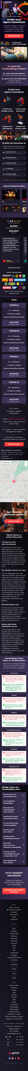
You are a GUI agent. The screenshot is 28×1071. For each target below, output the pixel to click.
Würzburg (14, 960)
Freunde (14, 995)
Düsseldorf (14, 938)
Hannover (14, 943)
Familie (14, 997)
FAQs (23, 180)
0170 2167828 (14, 1031)
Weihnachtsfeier (14, 1011)
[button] (15, 478)
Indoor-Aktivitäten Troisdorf (14, 1016)
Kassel (14, 945)
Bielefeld (14, 931)
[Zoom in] (26, 462)
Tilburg (14, 969)
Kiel (14, 948)
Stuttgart (14, 955)
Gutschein (14, 912)
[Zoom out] (26, 465)
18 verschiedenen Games (17, 419)
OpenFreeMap (4, 500)
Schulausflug (14, 1007)
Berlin (14, 929)
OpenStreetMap (22, 500)
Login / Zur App (14, 907)
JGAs (14, 999)
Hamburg (14, 941)
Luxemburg (14, 964)
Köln (14, 950)
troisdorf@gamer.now (14, 1033)
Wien (14, 973)
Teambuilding (14, 1009)
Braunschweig (14, 933)
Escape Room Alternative (14, 1019)
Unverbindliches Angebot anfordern (14, 891)
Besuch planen (14, 36)
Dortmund (14, 936)
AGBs (14, 917)
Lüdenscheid (14, 953)
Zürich (14, 978)
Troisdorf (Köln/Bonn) (14, 957)
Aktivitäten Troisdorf (14, 1014)
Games (14, 990)
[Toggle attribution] (26, 500)
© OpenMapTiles (10, 500)
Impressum (14, 919)
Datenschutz (14, 914)
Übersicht (14, 988)
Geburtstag (14, 1004)
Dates (14, 1002)
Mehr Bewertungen (14, 267)
